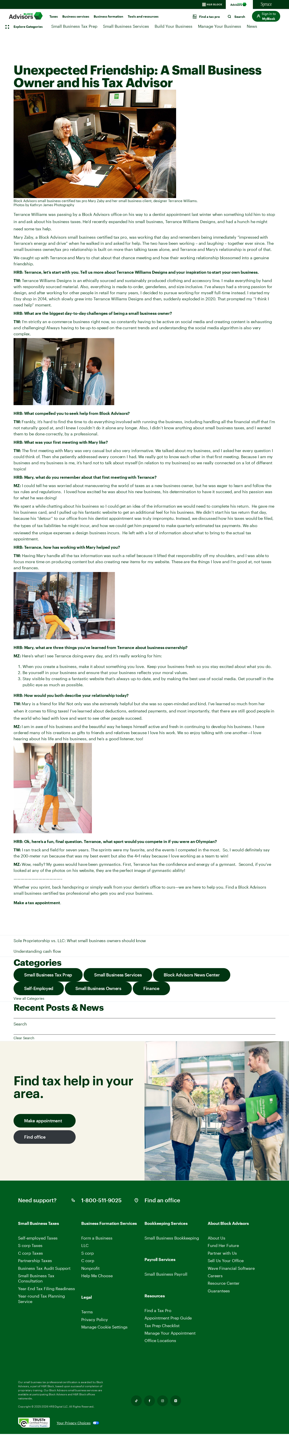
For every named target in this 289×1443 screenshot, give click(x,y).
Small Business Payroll (165, 1274)
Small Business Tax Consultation (36, 1278)
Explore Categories (28, 26)
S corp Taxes (30, 1245)
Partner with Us (222, 1253)
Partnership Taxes (35, 1260)
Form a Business (96, 1237)
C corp (87, 1260)
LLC (85, 1245)
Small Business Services (126, 26)
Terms (87, 1311)
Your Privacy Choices (74, 1423)
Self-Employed (38, 988)
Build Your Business (173, 26)
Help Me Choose (97, 1275)
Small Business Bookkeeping (171, 1237)
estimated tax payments (217, 525)
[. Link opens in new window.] (37, 1422)
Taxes (53, 16)
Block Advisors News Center (192, 974)
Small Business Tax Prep (74, 26)
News (252, 26)
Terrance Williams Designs (190, 221)
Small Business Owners (98, 988)
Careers (215, 1275)
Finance (151, 988)
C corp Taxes (30, 1253)
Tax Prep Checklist (161, 1325)
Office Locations (160, 1340)
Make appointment (43, 1120)
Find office (35, 1136)
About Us (216, 1237)
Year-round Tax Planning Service (41, 1299)
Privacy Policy (94, 1319)
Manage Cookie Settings (104, 1326)
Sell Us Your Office (226, 1260)
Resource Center (224, 1283)
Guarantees (219, 1290)
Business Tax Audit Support (44, 1268)
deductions (115, 710)
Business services (75, 16)
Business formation (108, 16)
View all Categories (29, 998)
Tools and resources (143, 16)
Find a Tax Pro (157, 1310)
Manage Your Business (219, 26)
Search (20, 1023)
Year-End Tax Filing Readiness (46, 1288)
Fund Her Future (223, 1245)
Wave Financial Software (231, 1268)
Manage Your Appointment (170, 1333)
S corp (87, 1253)
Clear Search (24, 1038)
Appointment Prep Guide (168, 1317)
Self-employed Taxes (38, 1237)
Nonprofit (90, 1268)
